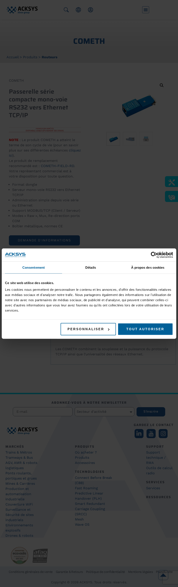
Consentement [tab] (33, 267)
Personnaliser (86, 329)
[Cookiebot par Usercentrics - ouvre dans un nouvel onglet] (154, 255)
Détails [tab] (90, 267)
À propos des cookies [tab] (148, 267)
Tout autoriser (145, 329)
